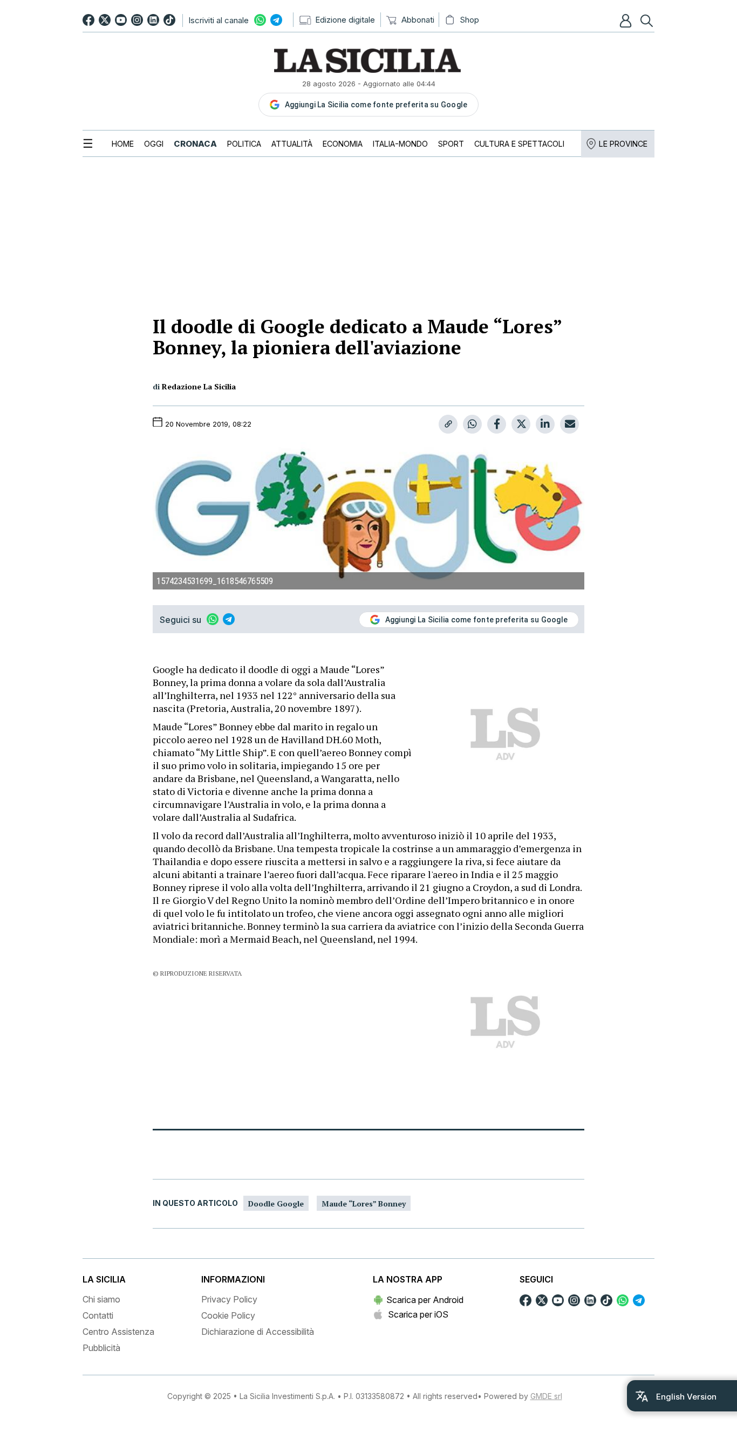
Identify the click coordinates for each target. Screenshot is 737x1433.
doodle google (276, 1203)
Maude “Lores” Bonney (364, 1203)
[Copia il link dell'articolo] (448, 424)
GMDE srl (546, 1396)
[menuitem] (123, 143)
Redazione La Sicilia (199, 386)
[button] (627, 20)
